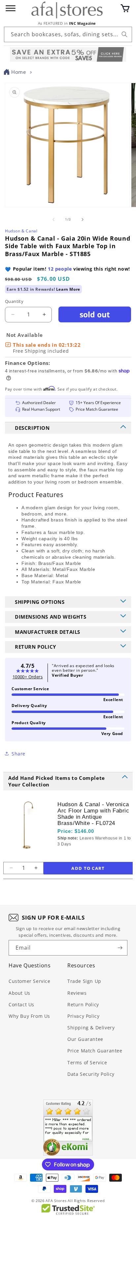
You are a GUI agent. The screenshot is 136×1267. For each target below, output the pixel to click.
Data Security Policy (91, 1074)
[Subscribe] (120, 948)
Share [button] (18, 754)
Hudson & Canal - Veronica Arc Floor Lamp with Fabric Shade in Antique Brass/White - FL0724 (93, 813)
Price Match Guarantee (94, 1050)
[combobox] (68, 34)
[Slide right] (82, 219)
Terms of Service (87, 1062)
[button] (125, 8)
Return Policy (83, 1004)
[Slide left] (53, 219)
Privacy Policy (83, 1016)
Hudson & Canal (21, 231)
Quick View (92, 855)
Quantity (14, 301)
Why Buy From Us (29, 1016)
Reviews (76, 993)
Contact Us (21, 1004)
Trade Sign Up (84, 981)
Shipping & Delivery (91, 1027)
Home (18, 72)
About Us (19, 993)
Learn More (68, 289)
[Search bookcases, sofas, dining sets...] (124, 34)
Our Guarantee (85, 1039)
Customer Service (30, 981)
